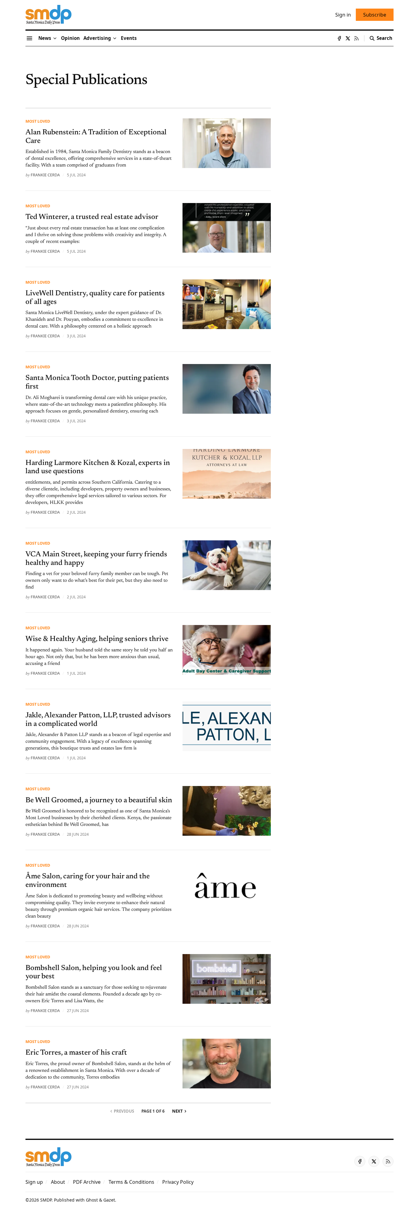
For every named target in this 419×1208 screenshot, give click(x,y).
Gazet (109, 1200)
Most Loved (37, 121)
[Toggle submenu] (54, 38)
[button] (97, 38)
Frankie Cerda (45, 175)
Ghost (92, 1200)
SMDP (46, 1200)
